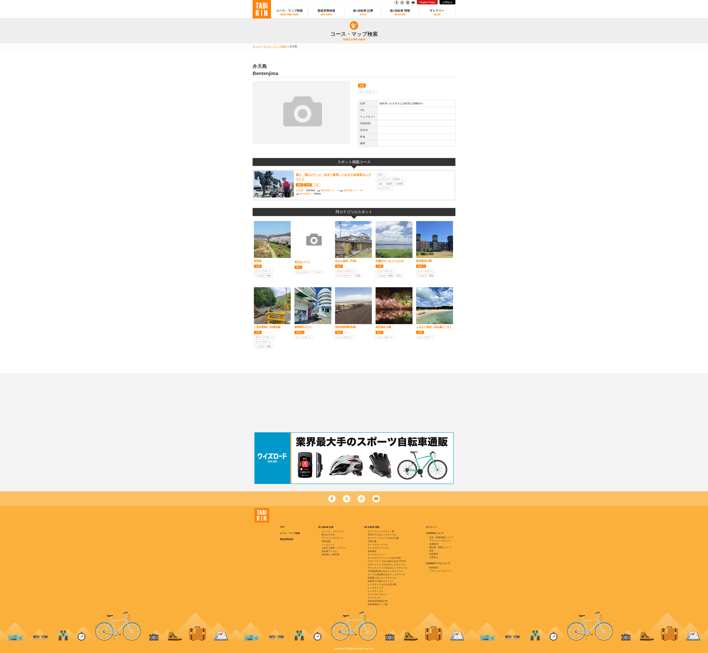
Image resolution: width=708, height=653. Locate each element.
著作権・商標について (440, 547)
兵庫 (258, 332)
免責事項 (433, 544)
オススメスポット (345, 271)
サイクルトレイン (376, 554)
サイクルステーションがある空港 (384, 558)
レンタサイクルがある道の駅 (382, 584)
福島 (362, 85)
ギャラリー (437, 10)
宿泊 (399, 275)
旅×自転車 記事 (363, 10)
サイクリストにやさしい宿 (381, 531)
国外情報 (326, 541)
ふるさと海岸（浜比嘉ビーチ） (434, 326)
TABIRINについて (435, 533)
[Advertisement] (354, 403)
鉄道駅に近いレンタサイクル (382, 577)
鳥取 (339, 332)
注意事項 (433, 554)
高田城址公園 (383, 326)
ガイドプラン (384, 188)
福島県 (389, 184)
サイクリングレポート (333, 538)
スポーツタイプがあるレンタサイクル (386, 564)
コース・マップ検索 (289, 10)
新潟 (379, 332)
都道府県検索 (326, 10)
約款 (431, 550)
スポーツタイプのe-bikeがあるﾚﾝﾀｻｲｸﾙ (387, 561)
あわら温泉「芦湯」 (346, 260)
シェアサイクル (375, 591)
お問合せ (447, 2)
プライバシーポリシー (440, 540)
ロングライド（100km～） (391, 179)
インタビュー (328, 544)
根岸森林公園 (424, 260)
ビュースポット (367, 92)
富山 (298, 267)
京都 (258, 266)
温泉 (358, 275)
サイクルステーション (379, 548)
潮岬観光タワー (303, 326)
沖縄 (420, 332)
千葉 (379, 266)
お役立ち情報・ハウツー (334, 548)
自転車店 (372, 551)
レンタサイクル (375, 587)
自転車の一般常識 (330, 554)
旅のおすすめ (328, 534)
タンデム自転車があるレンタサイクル (386, 574)
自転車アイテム (329, 551)
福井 (339, 266)
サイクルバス (374, 597)
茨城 (308, 185)
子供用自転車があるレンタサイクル (385, 571)
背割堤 (258, 260)
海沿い (381, 174)
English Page (427, 2)
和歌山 (299, 332)
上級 (316, 185)
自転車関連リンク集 (378, 604)
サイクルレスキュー (378, 594)
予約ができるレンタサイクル (382, 534)
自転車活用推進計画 (378, 601)
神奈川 (421, 266)
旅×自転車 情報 (400, 10)
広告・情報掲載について (441, 537)
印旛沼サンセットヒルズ (390, 260)
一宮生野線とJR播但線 (267, 326)
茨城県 (399, 184)
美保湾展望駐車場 (345, 326)
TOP (282, 527)
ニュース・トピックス (333, 531)
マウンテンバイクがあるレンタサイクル (387, 568)
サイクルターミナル (378, 544)
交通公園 (372, 541)
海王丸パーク (302, 261)
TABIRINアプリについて (438, 563)
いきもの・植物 (263, 275)
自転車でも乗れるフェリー (381, 581)
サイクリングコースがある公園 (383, 538)
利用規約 (433, 567)
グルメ (318, 272)
